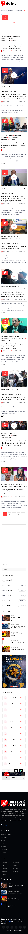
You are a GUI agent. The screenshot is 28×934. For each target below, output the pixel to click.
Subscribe (21, 595)
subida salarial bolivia (6, 437)
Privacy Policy (18, 931)
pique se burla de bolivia (15, 486)
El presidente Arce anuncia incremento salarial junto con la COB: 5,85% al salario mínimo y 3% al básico (14, 443)
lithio (12, 392)
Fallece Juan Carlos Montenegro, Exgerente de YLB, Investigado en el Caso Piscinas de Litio (13, 346)
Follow (22, 580)
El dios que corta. (12, 906)
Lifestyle (4, 865)
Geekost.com (7, 921)
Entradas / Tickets (6, 834)
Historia (13, 632)
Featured (3, 38)
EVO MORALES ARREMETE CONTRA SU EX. (18, 619)
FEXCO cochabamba (6, 89)
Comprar (22, 605)
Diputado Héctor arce (6, 286)
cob (2, 433)
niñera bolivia (10, 484)
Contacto (3, 852)
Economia (4, 862)
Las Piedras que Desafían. (14, 900)
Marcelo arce (4, 139)
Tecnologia (16, 862)
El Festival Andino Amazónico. (15, 893)
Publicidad (4, 849)
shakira (25, 486)
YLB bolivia (12, 139)
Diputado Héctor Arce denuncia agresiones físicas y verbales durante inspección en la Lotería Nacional (13, 294)
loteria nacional (15, 286)
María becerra (4, 91)
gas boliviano (10, 38)
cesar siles (16, 236)
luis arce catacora (5, 40)
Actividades (14, 624)
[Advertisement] (14, 544)
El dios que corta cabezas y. (17, 642)
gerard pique (16, 89)
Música (3, 840)
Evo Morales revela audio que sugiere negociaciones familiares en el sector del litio (13, 145)
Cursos (17, 632)
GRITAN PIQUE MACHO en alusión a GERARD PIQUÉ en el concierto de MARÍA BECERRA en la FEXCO (13, 96)
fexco (14, 87)
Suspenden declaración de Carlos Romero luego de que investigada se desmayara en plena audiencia (13, 199)
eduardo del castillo (6, 36)
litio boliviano (17, 135)
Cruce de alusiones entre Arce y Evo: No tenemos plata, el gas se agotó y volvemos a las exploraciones (13, 46)
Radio (2, 843)
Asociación (4, 837)
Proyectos (19, 624)
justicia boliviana (18, 191)
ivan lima (9, 191)
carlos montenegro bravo (7, 236)
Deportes (4, 868)
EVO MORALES (16, 36)
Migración (3, 846)
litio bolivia (14, 241)
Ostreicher (11, 193)
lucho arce (4, 137)
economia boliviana (17, 34)
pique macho (13, 91)
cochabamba (7, 87)
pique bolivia (19, 484)
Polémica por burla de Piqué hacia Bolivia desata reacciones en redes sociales (12, 492)
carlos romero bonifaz (10, 189)
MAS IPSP (14, 40)
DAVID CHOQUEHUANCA (7, 34)
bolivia (2, 87)
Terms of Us (9, 931)
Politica (13, 615)
